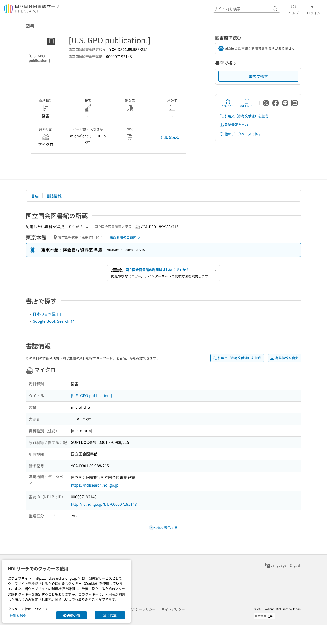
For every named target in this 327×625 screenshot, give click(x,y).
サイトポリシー (173, 609)
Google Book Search (51, 321)
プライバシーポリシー (139, 609)
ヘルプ (293, 13)
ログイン (313, 13)
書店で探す (258, 76)
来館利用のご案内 (123, 237)
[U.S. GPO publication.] (91, 395)
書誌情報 (54, 196)
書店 (35, 196)
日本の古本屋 (44, 314)
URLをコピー (247, 106)
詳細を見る (170, 137)
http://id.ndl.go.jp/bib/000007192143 (104, 504)
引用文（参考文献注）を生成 (246, 116)
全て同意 (110, 615)
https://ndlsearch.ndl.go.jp (94, 485)
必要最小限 (71, 615)
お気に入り (228, 106)
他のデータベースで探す (243, 133)
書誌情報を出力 (236, 124)
